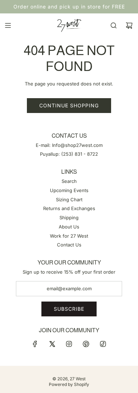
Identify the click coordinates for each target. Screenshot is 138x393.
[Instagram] (69, 344)
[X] (52, 344)
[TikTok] (103, 344)
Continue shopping (69, 105)
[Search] (113, 25)
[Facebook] (35, 344)
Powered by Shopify (69, 384)
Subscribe (69, 309)
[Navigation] (8, 25)
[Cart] (129, 25)
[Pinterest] (86, 344)
